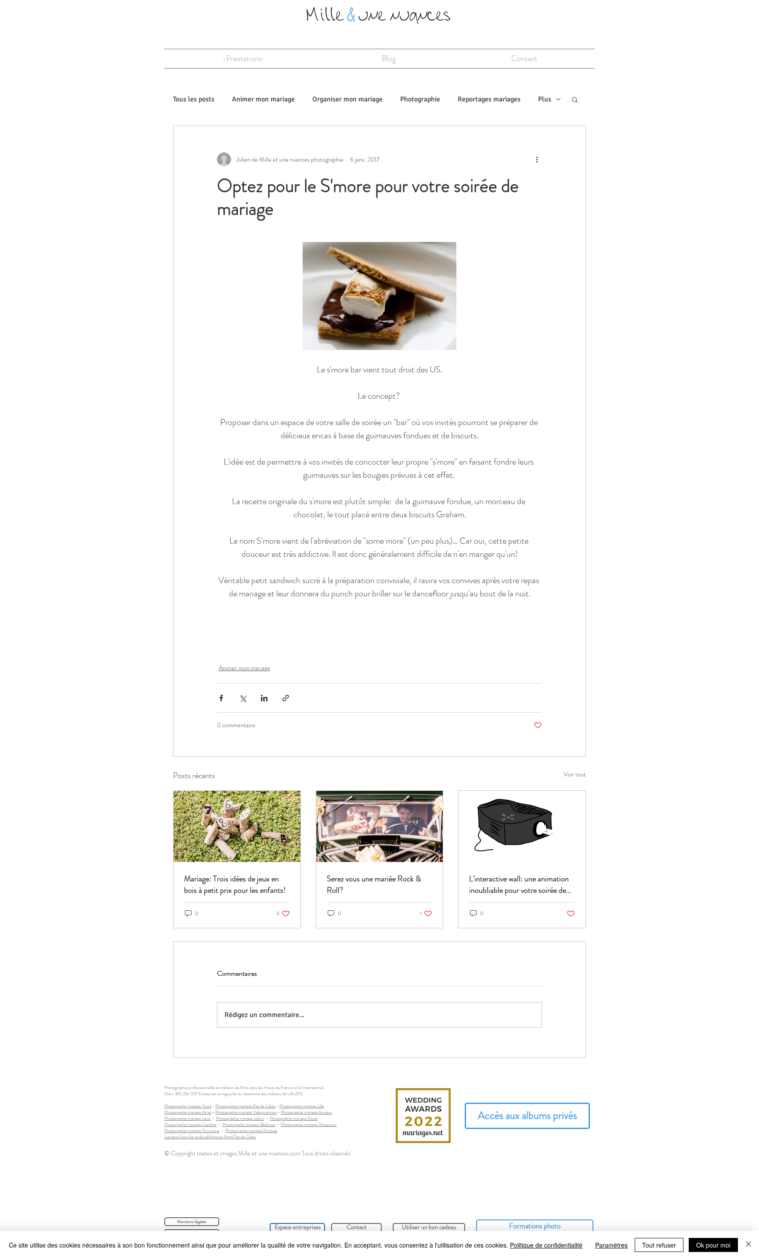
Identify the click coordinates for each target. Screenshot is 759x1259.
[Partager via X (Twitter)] (243, 698)
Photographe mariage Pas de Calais (245, 1106)
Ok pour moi (713, 1245)
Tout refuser (659, 1245)
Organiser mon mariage (347, 99)
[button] (575, 99)
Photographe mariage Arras (187, 1112)
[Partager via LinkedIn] (264, 698)
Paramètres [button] (611, 1245)
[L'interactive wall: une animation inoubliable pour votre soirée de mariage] (522, 826)
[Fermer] (748, 1245)
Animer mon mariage (263, 99)
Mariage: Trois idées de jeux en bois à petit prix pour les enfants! (235, 884)
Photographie (420, 99)
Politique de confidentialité (546, 1245)
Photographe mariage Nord (187, 1106)
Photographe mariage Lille (301, 1106)
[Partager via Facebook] (221, 698)
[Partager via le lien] (286, 698)
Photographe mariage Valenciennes (246, 1112)
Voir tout (575, 774)
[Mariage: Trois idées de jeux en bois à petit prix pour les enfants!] (236, 826)
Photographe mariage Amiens (306, 1112)
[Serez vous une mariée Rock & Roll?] (379, 826)
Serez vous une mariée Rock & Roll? (374, 884)
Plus (544, 99)
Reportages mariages (489, 99)
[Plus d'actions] (536, 159)
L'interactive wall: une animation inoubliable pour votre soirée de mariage (519, 884)
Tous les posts (193, 99)
